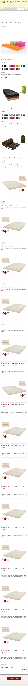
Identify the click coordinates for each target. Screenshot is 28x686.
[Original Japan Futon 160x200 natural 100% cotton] (14, 388)
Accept (10, 5)
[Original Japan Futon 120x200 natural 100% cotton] (14, 183)
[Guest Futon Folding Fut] (14, 44)
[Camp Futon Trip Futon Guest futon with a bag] (14, 93)
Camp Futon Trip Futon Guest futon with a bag (11, 109)
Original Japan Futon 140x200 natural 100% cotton (12, 281)
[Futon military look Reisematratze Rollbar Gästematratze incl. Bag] (14, 142)
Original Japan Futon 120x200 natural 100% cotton (12, 199)
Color (2, 64)
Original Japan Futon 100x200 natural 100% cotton (12, 240)
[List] (4, 26)
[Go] (26, 8)
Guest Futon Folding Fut (6, 59)
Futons (13, 17)
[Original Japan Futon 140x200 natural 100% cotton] (14, 265)
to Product (5, 77)
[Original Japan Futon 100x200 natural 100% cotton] (14, 224)
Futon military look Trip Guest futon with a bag (11, 158)
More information (17, 5)
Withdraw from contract (14, 678)
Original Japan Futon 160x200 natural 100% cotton (12, 404)
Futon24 (8, 17)
